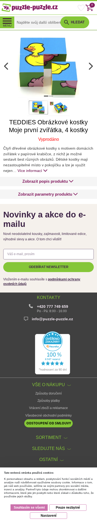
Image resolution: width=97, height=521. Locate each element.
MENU (7, 25)
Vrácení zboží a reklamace (48, 408)
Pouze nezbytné (68, 507)
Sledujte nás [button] (48, 448)
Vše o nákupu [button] (48, 384)
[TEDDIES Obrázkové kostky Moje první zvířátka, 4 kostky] (48, 66)
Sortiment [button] (48, 437)
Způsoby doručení (48, 393)
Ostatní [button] (48, 459)
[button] (48, 181)
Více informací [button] (30, 170)
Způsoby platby (48, 401)
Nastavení (48, 516)
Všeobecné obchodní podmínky (48, 415)
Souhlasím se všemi (29, 507)
